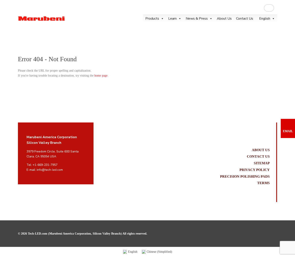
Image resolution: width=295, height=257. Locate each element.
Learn (172, 18)
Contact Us (244, 18)
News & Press (197, 18)
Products (152, 18)
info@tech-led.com (50, 170)
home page (101, 75)
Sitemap (262, 163)
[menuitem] (130, 252)
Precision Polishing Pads (245, 176)
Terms (263, 183)
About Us (224, 18)
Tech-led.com (41, 18)
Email (288, 131)
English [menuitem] (132, 251)
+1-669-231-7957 (45, 165)
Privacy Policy (254, 170)
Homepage (24, 38)
